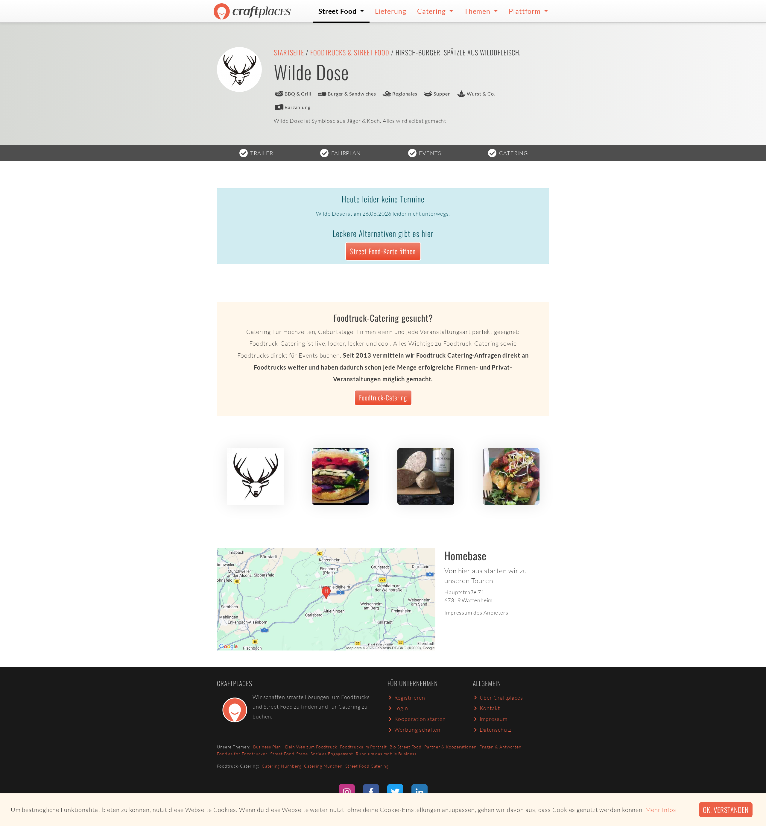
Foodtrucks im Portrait (363, 746)
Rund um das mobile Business (386, 753)
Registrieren (409, 697)
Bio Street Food (406, 746)
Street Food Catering (367, 765)
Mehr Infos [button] (660, 809)
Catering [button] (432, 11)
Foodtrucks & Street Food (349, 52)
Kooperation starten (420, 718)
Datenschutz (496, 729)
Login (401, 708)
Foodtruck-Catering (383, 397)
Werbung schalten (417, 729)
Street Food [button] (338, 11)
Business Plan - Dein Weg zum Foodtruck (295, 746)
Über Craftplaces (501, 697)
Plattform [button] (525, 11)
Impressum (493, 718)
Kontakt (490, 708)
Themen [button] (478, 11)
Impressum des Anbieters (476, 612)
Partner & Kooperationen (450, 746)
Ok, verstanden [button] (726, 809)
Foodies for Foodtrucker (242, 753)
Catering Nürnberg (281, 765)
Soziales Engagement (332, 753)
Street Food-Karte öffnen (383, 251)
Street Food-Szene (289, 753)
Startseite (289, 52)
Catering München (323, 765)
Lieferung (390, 11)
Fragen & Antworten (500, 746)
